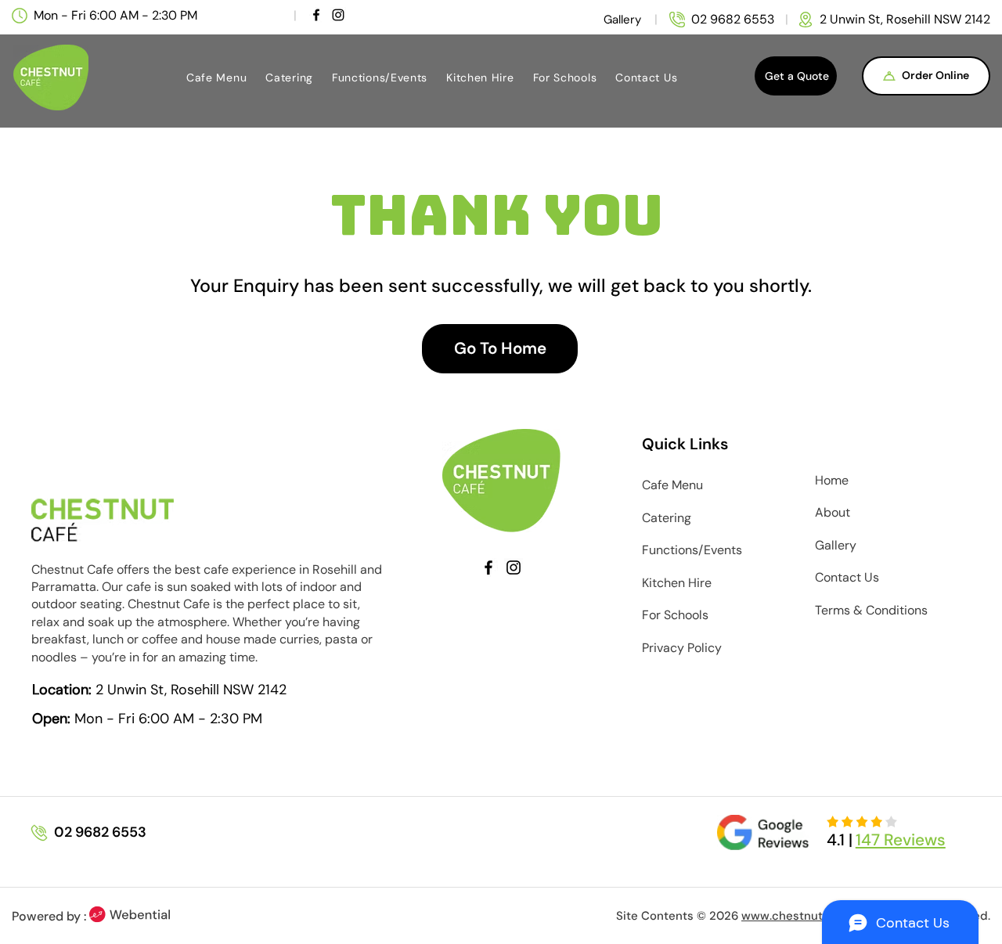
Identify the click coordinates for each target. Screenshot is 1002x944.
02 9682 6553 (732, 19)
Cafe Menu (672, 485)
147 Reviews (901, 839)
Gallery (835, 545)
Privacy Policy (682, 648)
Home (832, 480)
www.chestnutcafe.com (807, 916)
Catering (666, 518)
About (832, 512)
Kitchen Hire (677, 583)
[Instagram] (338, 15)
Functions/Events (692, 550)
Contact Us (847, 577)
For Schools (675, 615)
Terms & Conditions (871, 610)
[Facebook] (316, 15)
